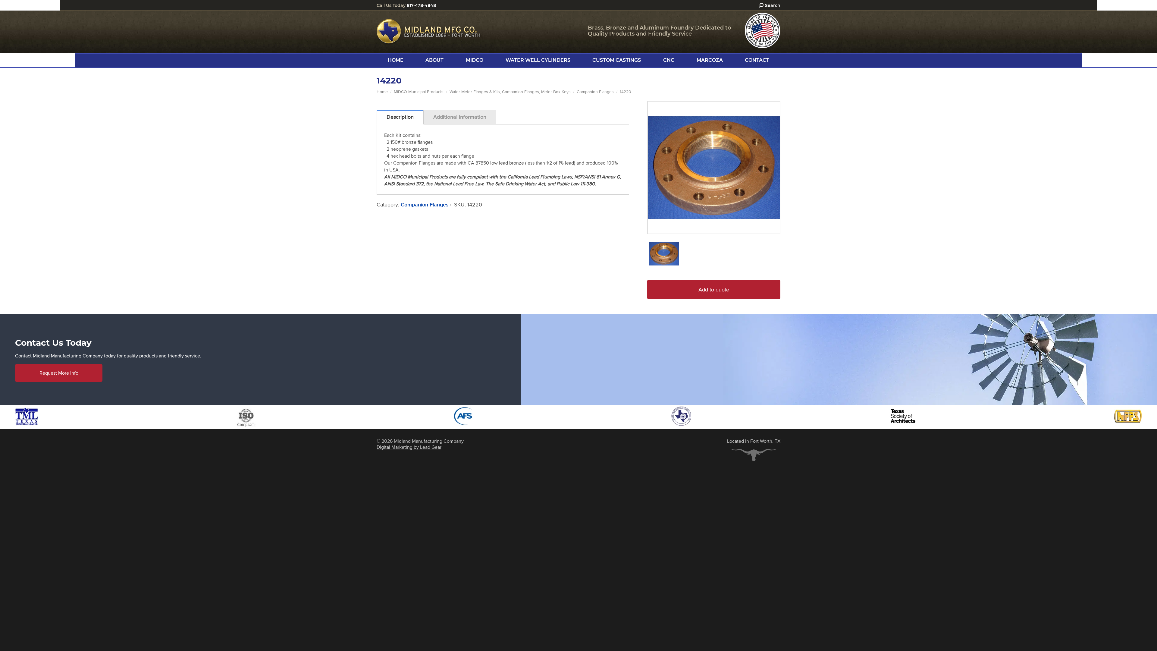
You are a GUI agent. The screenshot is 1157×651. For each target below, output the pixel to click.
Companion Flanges (424, 205)
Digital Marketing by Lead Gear (409, 447)
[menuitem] (396, 60)
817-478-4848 (421, 5)
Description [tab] (400, 117)
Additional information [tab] (459, 117)
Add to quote (713, 289)
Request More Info (58, 373)
